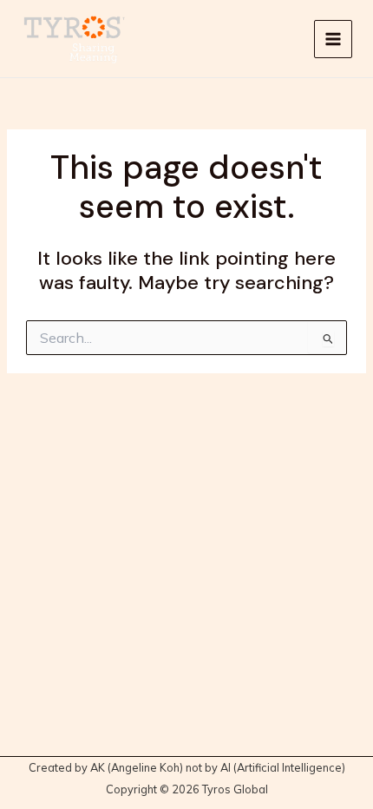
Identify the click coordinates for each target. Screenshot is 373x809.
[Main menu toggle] (333, 39)
